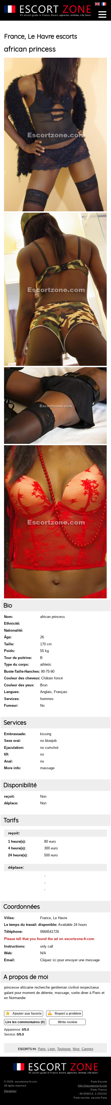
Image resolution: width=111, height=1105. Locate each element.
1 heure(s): (17, 841)
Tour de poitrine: (18, 658)
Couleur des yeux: (19, 685)
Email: (9, 960)
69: (6, 754)
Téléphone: (13, 932)
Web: (8, 953)
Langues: (11, 692)
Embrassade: (15, 734)
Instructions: (14, 946)
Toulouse (64, 1049)
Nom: (8, 617)
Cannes (87, 1049)
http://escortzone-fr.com (92, 1085)
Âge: (8, 637)
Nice (76, 1049)
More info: (12, 768)
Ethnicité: (12, 623)
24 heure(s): (17, 855)
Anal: (8, 761)
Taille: (9, 644)
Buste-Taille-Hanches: (22, 671)
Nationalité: (13, 630)
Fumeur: (11, 705)
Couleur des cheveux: (22, 678)
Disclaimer (10, 1090)
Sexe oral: (12, 741)
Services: (11, 699)
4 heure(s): (17, 848)
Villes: (9, 918)
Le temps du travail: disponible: (30, 925)
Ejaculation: (14, 748)
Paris (42, 1049)
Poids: (9, 651)
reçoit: (9, 796)
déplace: (11, 803)
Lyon (51, 1049)
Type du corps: (16, 664)
